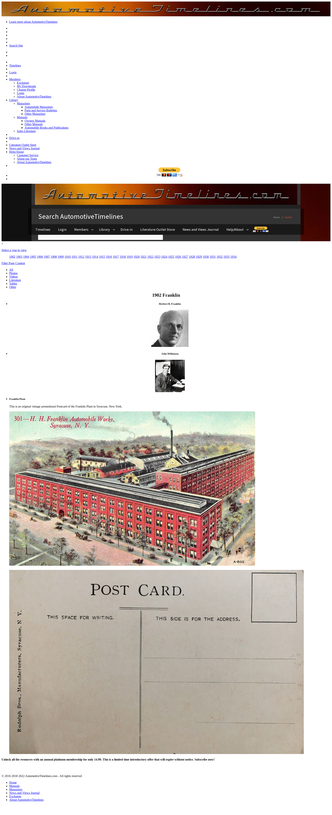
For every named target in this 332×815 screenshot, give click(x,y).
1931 (213, 256)
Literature (15, 280)
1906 (40, 256)
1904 (26, 256)
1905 (33, 256)
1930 (206, 256)
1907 (47, 256)
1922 (150, 256)
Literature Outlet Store (22, 145)
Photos (13, 273)
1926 (178, 256)
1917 (116, 256)
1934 (233, 256)
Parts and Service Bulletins (41, 110)
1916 (109, 256)
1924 (164, 256)
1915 (102, 256)
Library (13, 100)
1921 (143, 256)
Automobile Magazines (39, 107)
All (11, 269)
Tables (13, 283)
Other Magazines (35, 113)
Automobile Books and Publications (46, 127)
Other (12, 287)
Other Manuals (34, 124)
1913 (88, 256)
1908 (54, 256)
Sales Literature (26, 131)
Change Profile (26, 89)
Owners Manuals (35, 120)
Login (13, 72)
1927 (185, 256)
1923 (157, 256)
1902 (12, 256)
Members (15, 79)
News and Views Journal (24, 148)
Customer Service (27, 155)
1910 (68, 256)
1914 (95, 256)
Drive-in (14, 138)
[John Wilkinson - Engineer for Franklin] (170, 391)
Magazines (23, 103)
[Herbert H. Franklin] (169, 345)
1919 (130, 256)
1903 (19, 256)
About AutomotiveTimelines (34, 96)
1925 (171, 256)
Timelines (15, 65)
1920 (137, 256)
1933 (226, 256)
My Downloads (26, 86)
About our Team (27, 158)
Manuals (22, 117)
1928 (192, 256)
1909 (61, 256)
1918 (123, 256)
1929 (199, 256)
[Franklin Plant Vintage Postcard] (132, 564)
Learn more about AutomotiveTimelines (33, 21)
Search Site (16, 45)
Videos (13, 276)
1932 (220, 256)
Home (13, 782)
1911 (74, 256)
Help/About (16, 151)
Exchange (23, 82)
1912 (81, 256)
